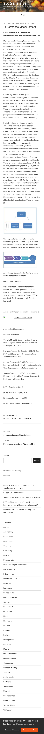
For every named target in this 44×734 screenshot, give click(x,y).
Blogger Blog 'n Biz (25, 23)
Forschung (7, 588)
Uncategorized (9, 696)
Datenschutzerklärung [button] (25, 724)
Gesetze (6, 602)
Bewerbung (8, 537)
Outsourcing (8, 663)
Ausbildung (8, 527)
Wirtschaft (7, 710)
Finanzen (7, 583)
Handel (6, 616)
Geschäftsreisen (10, 597)
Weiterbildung (9, 705)
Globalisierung (9, 611)
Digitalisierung (9, 569)
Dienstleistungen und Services (15, 565)
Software (7, 682)
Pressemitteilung (10, 668)
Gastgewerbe (8, 593)
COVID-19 (7, 555)
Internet (6, 626)
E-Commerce (8, 574)
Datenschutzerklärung (12, 471)
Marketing (7, 644)
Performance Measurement (19, 419)
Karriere (6, 630)
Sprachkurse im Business (13, 493)
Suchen (6, 455)
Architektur (8, 522)
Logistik (6, 635)
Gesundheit (8, 607)
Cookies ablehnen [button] (12, 730)
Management (12, 415)
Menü (23, 15)
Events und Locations (11, 579)
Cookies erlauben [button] (29, 730)
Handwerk (7, 621)
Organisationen (9, 658)
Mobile (6, 649)
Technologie (8, 686)
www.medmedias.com (23, 318)
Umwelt (6, 691)
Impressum (8, 475)
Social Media (8, 677)
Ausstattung (8, 532)
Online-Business (10, 654)
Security (6, 672)
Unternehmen (9, 701)
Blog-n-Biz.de (15, 3)
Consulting (7, 551)
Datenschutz (8, 560)
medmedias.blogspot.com (13, 329)
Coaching (7, 546)
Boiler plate (8, 541)
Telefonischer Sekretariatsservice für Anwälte (21, 497)
